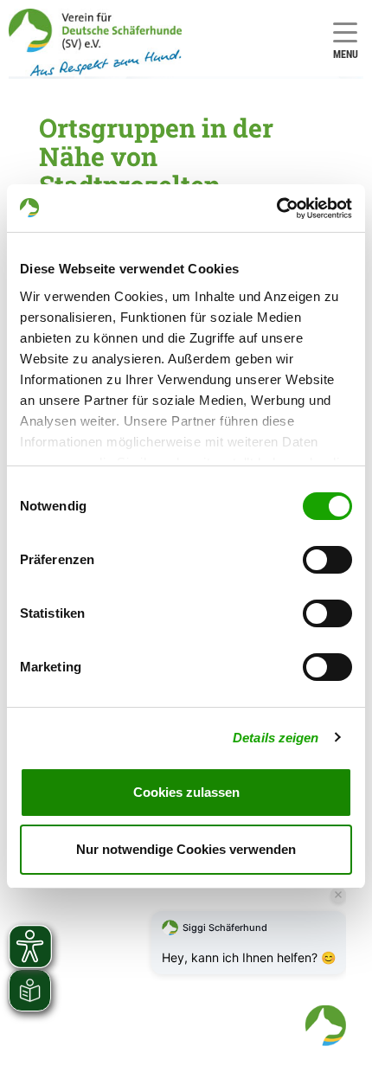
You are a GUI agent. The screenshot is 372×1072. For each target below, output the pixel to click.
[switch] (327, 560)
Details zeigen (275, 737)
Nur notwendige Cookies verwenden (186, 849)
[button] (325, 1025)
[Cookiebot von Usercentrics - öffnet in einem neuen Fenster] (276, 208)
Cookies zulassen (186, 792)
